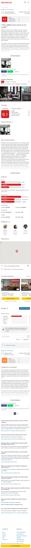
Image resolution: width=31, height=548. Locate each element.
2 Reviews (7, 82)
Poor (4, 321)
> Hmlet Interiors (4, 7)
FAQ (3, 537)
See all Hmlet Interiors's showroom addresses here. (13, 439)
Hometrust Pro (20, 534)
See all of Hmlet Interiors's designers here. (12, 504)
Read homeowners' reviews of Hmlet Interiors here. (13, 430)
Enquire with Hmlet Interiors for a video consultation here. (14, 512)
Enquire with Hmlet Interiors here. (9, 462)
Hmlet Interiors (9, 9)
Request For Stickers (22, 536)
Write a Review (25, 308)
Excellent (5, 316)
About (3, 532)
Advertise (19, 537)
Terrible (5, 323)
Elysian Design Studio (8, 294)
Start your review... (11, 345)
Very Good (5, 318)
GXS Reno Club (20, 539)
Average (5, 319)
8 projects (26, 98)
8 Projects (13, 82)
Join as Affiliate (20, 541)
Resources (4, 539)
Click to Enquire (10, 298)
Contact (4, 534)
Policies (4, 536)
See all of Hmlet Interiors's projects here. (10, 473)
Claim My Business (21, 532)
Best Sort (26, 339)
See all (28, 276)
